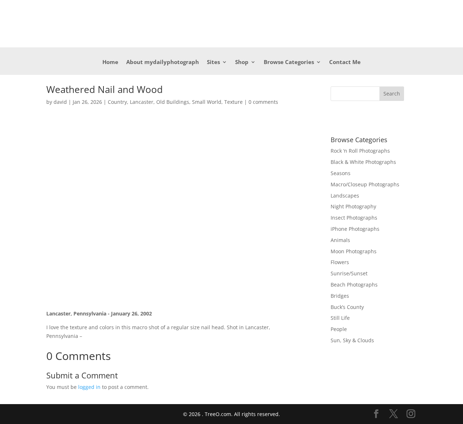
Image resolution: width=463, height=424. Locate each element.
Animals (340, 240)
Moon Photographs (354, 251)
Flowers (340, 262)
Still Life (340, 317)
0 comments (263, 101)
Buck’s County (347, 307)
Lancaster (141, 101)
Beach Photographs (354, 284)
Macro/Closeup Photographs (365, 184)
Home (110, 62)
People (339, 329)
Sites (213, 62)
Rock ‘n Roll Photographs (360, 150)
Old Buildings (172, 101)
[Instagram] (411, 414)
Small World (206, 101)
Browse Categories (289, 62)
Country (117, 101)
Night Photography (353, 206)
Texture (233, 101)
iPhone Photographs (355, 228)
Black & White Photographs (363, 161)
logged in (89, 386)
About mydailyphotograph (162, 62)
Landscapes (345, 195)
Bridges (340, 295)
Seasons (341, 173)
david (60, 101)
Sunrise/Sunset (349, 273)
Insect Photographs (354, 217)
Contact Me (345, 62)
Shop (242, 62)
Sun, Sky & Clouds (352, 340)
